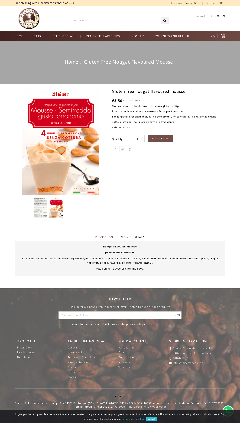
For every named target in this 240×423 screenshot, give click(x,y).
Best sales (23, 357)
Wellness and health (172, 36)
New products (25, 352)
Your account (132, 341)
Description (104, 237)
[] (164, 20)
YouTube (218, 16)
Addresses (124, 362)
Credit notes (126, 357)
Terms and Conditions (81, 357)
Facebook (212, 16)
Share (115, 149)
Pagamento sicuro (79, 362)
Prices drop (24, 347)
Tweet (122, 149)
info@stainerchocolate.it (188, 363)
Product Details (132, 237)
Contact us (75, 367)
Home (19, 36)
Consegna (74, 347)
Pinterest (130, 149)
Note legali (75, 352)
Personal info (126, 347)
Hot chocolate (64, 36)
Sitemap (73, 372)
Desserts (138, 36)
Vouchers (124, 367)
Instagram (224, 16)
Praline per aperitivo (103, 36)
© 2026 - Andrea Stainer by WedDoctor (140, 406)
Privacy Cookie (155, 324)
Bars (37, 36)
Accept (151, 419)
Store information (188, 341)
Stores (72, 377)
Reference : (119, 127)
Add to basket (160, 138)
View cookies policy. (134, 419)
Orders (122, 352)
